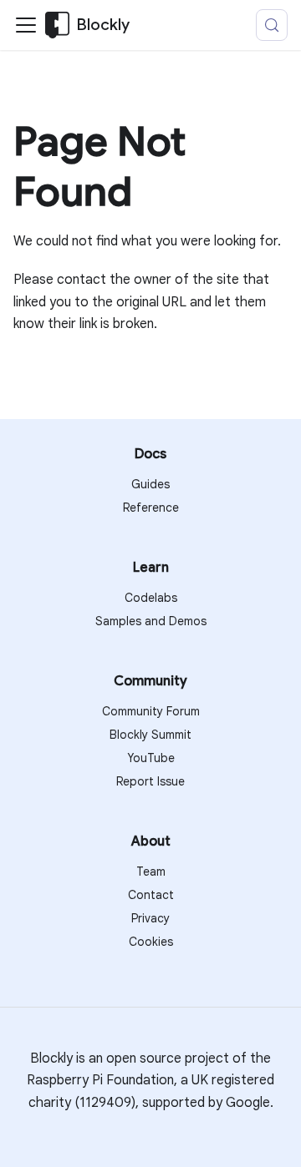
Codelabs (151, 597)
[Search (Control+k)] (272, 25)
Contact (151, 894)
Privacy (150, 918)
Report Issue (150, 781)
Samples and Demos (151, 621)
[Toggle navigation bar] (25, 25)
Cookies (151, 941)
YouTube (151, 757)
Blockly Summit (150, 734)
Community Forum (151, 711)
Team (151, 871)
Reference (151, 507)
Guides (150, 484)
